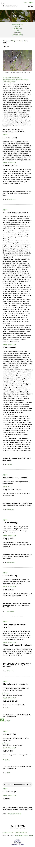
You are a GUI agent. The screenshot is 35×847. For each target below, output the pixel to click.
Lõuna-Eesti (12, 162)
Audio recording (17, 35)
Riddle (18, 31)
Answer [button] (6, 693)
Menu (30, 6)
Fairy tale (17, 26)
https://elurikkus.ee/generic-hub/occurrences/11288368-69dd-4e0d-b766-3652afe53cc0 (16, 79)
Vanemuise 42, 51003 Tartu (24, 835)
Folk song (17, 33)
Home (4, 41)
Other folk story (17, 24)
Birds (25, 41)
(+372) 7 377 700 (7, 833)
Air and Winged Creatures (15, 41)
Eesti (25, 2)
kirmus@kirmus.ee (21, 833)
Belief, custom (17, 29)
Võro (9, 486)
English (31, 2)
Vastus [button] (7, 708)
